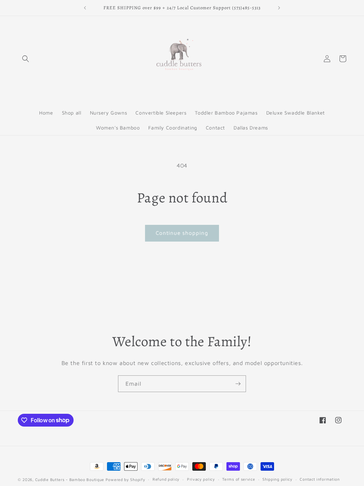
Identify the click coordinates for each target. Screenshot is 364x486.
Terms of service (238, 479)
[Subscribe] (238, 383)
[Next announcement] (279, 8)
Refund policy (166, 479)
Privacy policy (201, 479)
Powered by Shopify (125, 479)
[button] (25, 59)
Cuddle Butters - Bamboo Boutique (69, 479)
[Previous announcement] (85, 8)
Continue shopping (182, 233)
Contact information (319, 479)
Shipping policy (277, 479)
